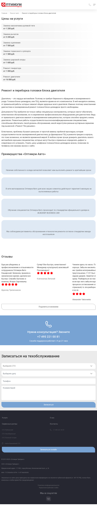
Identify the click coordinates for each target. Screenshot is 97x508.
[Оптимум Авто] (11, 5)
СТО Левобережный (8, 434)
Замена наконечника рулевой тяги (19, 26)
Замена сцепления (11, 43)
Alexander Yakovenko (81, 299)
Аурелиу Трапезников (11, 290)
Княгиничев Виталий (46, 279)
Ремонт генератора (12, 68)
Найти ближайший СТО (12, 443)
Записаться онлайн (48, 449)
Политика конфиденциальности (48, 485)
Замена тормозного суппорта (17, 51)
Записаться (48, 405)
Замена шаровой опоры (14, 60)
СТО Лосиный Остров (9, 438)
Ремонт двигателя (11, 77)
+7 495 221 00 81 (48, 336)
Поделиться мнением (48, 307)
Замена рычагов (10, 34)
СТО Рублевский (7, 430)
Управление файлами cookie (48, 488)
